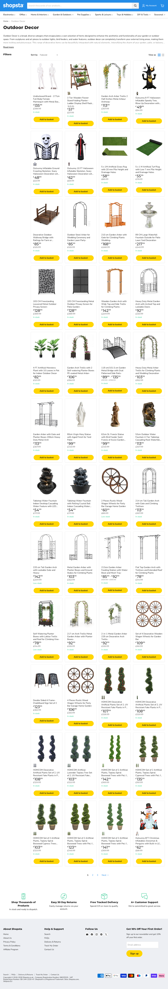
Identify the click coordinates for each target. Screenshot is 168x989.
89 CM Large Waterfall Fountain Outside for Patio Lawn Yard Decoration (147, 237)
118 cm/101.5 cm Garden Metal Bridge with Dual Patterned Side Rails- (113, 370)
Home (5, 21)
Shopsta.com (74, 979)
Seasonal (159, 14)
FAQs (46, 938)
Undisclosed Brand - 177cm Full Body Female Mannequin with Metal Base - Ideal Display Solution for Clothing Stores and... (46, 102)
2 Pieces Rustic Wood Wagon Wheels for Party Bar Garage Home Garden (113, 503)
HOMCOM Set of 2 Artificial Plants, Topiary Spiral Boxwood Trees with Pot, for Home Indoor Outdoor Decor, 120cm (114, 844)
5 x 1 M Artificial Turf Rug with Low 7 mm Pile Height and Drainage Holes (148, 169)
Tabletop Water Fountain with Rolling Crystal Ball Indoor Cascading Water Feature (79, 505)
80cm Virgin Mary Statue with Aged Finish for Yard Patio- (79, 437)
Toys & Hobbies (124, 14)
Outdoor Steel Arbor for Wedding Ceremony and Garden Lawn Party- (78, 237)
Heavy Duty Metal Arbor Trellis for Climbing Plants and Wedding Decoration (147, 370)
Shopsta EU (7, 981)
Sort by (34, 55)
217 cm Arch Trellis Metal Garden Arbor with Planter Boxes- (79, 636)
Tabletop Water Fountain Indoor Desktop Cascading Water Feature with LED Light (45, 505)
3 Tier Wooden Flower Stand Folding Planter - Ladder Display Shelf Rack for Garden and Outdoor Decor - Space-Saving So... (79, 103)
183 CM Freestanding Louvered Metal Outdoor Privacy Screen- (44, 304)
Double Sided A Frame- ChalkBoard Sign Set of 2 (45, 702)
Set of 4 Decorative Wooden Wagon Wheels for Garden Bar (148, 636)
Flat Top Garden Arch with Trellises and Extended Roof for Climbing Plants (148, 570)
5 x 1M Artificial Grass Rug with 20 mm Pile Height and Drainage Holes (114, 169)
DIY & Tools (143, 14)
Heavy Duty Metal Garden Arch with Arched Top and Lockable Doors (147, 304)
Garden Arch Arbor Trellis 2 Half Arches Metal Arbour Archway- (114, 99)
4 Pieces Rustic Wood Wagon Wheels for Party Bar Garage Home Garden (79, 703)
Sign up (134, 953)
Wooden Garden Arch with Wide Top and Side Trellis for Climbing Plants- (114, 304)
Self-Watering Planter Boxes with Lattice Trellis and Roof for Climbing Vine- (46, 636)
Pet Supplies (83, 14)
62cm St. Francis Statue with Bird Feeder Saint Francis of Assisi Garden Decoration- (112, 438)
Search (47, 934)
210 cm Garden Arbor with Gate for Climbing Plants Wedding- (114, 237)
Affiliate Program (10, 949)
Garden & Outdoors (62, 14)
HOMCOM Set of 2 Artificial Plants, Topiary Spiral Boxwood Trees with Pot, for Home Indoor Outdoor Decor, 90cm (80, 844)
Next (104, 875)
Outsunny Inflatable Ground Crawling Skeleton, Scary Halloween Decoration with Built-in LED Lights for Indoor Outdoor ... (46, 174)
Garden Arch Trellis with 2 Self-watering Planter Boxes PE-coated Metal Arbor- (80, 370)
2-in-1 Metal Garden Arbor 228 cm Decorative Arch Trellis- (114, 636)
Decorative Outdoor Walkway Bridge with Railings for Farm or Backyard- (43, 239)
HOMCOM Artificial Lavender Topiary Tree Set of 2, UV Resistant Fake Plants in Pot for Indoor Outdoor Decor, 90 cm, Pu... (80, 775)
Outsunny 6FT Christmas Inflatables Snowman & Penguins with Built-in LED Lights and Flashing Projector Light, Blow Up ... (148, 844)
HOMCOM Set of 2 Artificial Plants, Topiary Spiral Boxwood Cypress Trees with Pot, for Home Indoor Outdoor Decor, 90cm (46, 844)
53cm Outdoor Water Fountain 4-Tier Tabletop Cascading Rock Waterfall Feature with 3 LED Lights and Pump (147, 440)
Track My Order (51, 945)
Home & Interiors (39, 14)
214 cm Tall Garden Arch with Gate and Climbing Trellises (147, 503)
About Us (7, 938)
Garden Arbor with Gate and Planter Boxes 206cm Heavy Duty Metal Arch (46, 437)
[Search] (135, 6)
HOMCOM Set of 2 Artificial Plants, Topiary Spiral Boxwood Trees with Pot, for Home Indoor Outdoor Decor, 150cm (114, 775)
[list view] (163, 55)
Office (22, 14)
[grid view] (159, 55)
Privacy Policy (9, 941)
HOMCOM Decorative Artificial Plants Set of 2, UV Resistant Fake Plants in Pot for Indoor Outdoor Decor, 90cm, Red (114, 707)
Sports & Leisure (103, 14)
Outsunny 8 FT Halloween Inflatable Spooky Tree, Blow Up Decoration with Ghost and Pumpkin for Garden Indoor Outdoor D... (148, 103)
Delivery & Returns (52, 941)
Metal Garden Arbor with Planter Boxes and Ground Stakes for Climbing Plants (79, 570)
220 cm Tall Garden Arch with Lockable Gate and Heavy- (45, 570)
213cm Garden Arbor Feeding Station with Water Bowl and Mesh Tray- (114, 570)
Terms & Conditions (11, 945)
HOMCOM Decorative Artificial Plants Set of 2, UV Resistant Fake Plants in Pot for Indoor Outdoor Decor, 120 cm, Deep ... (148, 707)
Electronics (8, 14)
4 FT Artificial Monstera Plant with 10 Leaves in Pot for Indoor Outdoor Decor (46, 370)
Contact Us (49, 949)
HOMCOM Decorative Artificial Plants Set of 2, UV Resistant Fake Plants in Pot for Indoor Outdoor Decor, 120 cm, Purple (46, 775)
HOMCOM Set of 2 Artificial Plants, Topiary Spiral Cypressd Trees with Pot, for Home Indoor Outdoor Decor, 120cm (148, 775)
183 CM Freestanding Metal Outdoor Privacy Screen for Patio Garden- (80, 304)
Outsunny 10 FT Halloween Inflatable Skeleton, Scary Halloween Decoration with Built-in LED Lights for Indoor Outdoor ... (80, 174)
